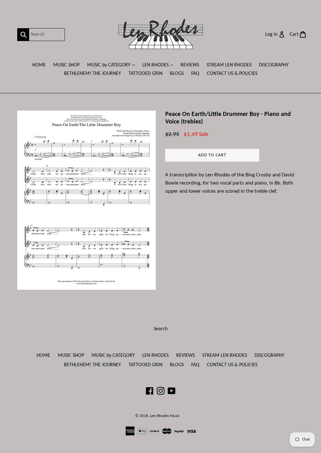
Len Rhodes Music (165, 416)
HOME (39, 65)
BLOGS (177, 73)
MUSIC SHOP (66, 65)
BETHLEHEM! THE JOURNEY (92, 73)
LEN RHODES (159, 65)
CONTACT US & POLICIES (232, 73)
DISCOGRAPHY (274, 65)
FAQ (195, 73)
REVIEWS (190, 65)
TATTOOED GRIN (145, 73)
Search (160, 328)
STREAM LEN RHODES (229, 65)
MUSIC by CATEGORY (112, 65)
